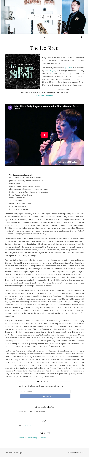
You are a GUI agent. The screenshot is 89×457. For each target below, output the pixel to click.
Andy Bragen (50, 70)
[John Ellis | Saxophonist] (44, 17)
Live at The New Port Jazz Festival (32, 437)
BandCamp (28, 425)
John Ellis (68, 67)
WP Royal (19, 453)
